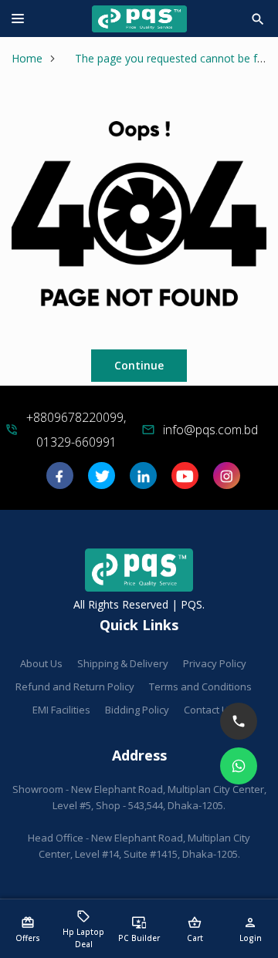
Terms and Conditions (200, 686)
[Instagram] (226, 481)
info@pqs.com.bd (210, 429)
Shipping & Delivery (122, 663)
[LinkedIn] (143, 481)
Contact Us (209, 710)
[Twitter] (101, 481)
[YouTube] (185, 481)
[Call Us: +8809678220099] (238, 721)
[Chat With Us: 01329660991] (238, 765)
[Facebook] (60, 481)
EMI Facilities (61, 710)
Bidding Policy (137, 710)
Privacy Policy (214, 663)
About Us (41, 663)
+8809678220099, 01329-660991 (76, 429)
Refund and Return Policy (74, 686)
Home (27, 58)
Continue (139, 365)
